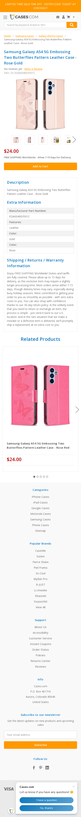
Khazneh (40, 596)
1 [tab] (34, 477)
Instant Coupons (40, 644)
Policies (40, 655)
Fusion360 (40, 601)
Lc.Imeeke (40, 590)
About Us (40, 627)
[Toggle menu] (5, 17)
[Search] (71, 25)
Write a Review (33, 69)
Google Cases (40, 508)
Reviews (40, 666)
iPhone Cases (40, 497)
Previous (7, 139)
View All (40, 607)
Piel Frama (40, 567)
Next (74, 139)
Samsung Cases (40, 519)
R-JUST (40, 584)
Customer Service (40, 638)
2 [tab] (37, 477)
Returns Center (40, 661)
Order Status (40, 649)
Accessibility (40, 632)
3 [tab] (41, 477)
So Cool (40, 573)
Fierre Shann (41, 562)
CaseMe (40, 550)
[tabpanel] (40, 409)
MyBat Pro (40, 579)
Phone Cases (40, 525)
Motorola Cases (40, 514)
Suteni (40, 556)
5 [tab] (47, 477)
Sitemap (40, 530)
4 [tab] (44, 477)
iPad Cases (40, 502)
